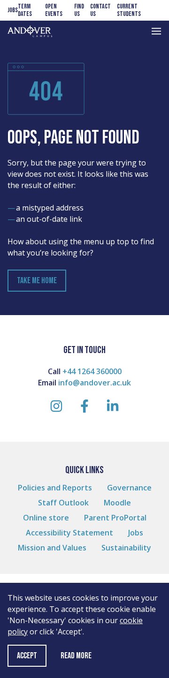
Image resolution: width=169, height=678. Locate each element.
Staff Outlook (63, 502)
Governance (129, 487)
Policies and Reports (55, 487)
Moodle (117, 502)
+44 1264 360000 (92, 371)
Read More (76, 656)
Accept (27, 656)
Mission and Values (52, 547)
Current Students (129, 10)
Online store (46, 517)
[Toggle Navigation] (156, 31)
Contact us (100, 10)
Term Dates (25, 10)
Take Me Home (37, 281)
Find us (79, 10)
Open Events (53, 10)
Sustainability (126, 547)
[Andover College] (30, 31)
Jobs (13, 10)
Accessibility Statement (69, 532)
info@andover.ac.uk (94, 382)
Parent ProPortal (115, 517)
